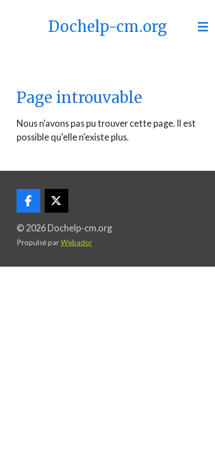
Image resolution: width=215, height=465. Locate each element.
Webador (76, 242)
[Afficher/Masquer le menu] (203, 27)
